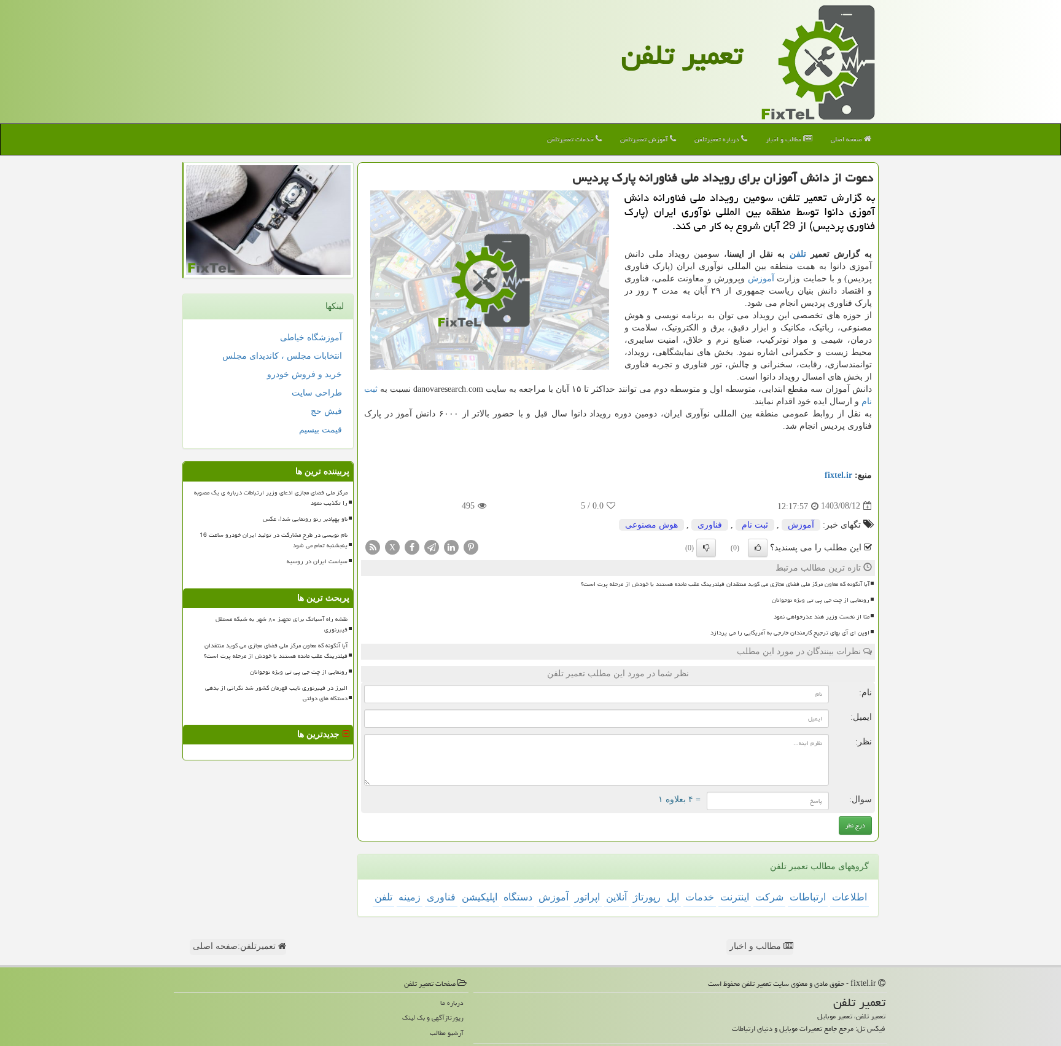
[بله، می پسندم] (758, 548)
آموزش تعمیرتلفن (645, 139)
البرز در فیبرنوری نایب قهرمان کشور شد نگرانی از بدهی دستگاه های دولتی (276, 693)
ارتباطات (808, 897)
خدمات (699, 897)
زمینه (409, 897)
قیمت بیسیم (320, 429)
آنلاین (616, 897)
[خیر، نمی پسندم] (706, 548)
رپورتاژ (647, 897)
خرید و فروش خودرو (304, 374)
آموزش (761, 278)
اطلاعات (849, 897)
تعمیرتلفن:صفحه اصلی (235, 946)
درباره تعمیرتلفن (717, 139)
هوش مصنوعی (651, 524)
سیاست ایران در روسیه (317, 561)
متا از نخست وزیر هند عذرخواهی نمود (821, 617)
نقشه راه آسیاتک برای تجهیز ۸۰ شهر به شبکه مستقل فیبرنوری (282, 624)
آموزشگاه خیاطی (311, 337)
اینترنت (734, 897)
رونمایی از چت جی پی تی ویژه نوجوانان (820, 600)
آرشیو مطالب (447, 1032)
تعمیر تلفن (682, 54)
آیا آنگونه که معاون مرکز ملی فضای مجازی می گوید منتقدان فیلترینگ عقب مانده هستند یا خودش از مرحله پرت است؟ (725, 584)
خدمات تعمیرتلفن (571, 139)
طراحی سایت (317, 392)
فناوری (710, 524)
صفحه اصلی (847, 139)
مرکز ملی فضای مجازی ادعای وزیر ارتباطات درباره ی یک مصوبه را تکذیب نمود (271, 497)
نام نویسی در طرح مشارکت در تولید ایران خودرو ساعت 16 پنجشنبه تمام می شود (274, 540)
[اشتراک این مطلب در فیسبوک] (412, 546)
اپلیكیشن (479, 897)
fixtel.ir (838, 475)
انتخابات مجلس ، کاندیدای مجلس (282, 356)
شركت (769, 897)
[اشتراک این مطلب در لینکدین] (451, 546)
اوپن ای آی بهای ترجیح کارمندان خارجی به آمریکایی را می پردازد (789, 632)
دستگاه (517, 897)
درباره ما (452, 1002)
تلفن (798, 254)
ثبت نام (755, 524)
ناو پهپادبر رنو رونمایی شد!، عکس (305, 519)
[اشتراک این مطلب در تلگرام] (431, 546)
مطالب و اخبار (784, 139)
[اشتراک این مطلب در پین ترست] (471, 546)
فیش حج (326, 411)
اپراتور (587, 897)
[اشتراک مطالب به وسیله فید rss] (372, 546)
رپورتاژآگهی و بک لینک (433, 1017)
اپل (673, 897)
